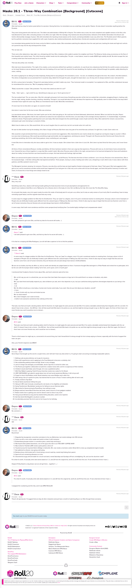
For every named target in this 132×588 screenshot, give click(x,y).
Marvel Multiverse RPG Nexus (58, 549)
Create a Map (93, 542)
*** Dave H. (17, 253)
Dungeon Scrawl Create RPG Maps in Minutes (98, 539)
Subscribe (100, 3)
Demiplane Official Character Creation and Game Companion (64, 539)
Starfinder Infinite (94, 553)
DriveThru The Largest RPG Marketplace (17, 553)
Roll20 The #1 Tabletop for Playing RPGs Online (20, 539)
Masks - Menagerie (8, 15)
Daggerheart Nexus (55, 544)
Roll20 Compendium (14, 549)
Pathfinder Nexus (54, 542)
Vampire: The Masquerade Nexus (59, 546)
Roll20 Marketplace (14, 546)
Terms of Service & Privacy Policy (41, 525)
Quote (20, 24)
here (59, 582)
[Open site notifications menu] (119, 3)
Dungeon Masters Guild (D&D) (98, 548)
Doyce (15, 215)
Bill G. (15, 21)
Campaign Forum (20, 15)
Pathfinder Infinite (94, 551)
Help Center (64, 525)
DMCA (52, 525)
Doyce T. (16, 232)
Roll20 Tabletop (13, 542)
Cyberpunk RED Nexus (56, 553)
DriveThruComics (13, 556)
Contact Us (57, 525)
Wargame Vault (12, 562)
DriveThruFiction (13, 558)
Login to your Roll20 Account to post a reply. (33, 516)
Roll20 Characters (13, 544)
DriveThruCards (12, 560)
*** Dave (16, 176)
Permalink (15, 24)
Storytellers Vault (94, 557)
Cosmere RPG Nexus (55, 551)
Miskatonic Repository (96, 555)
